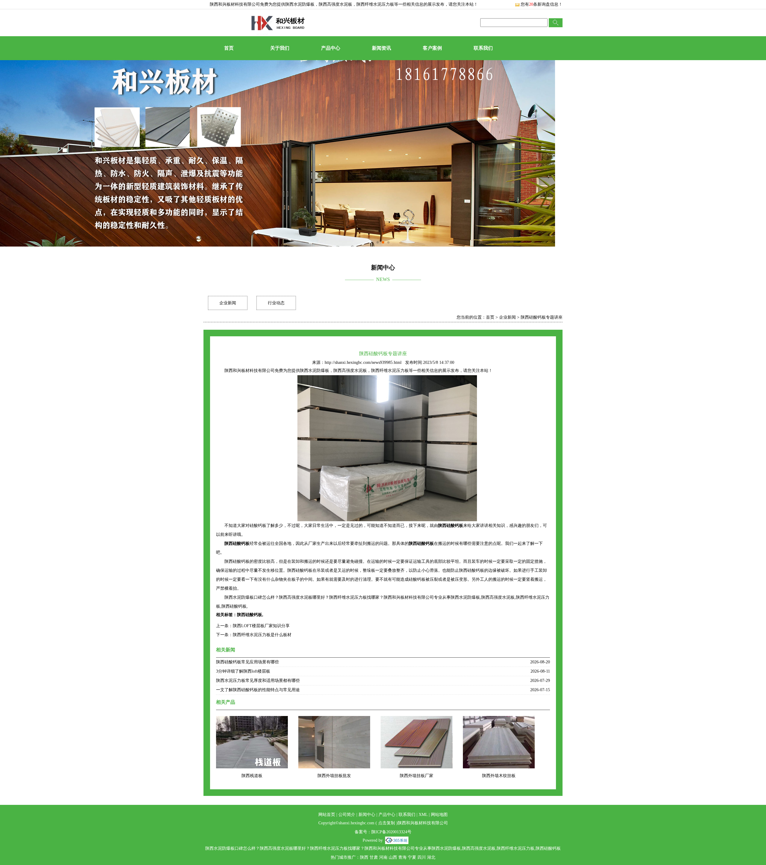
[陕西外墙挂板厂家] (416, 719)
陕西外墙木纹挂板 (499, 775)
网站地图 (439, 814)
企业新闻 (227, 303)
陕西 (364, 857)
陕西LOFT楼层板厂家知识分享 (261, 626)
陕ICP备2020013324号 (391, 832)
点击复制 (386, 823)
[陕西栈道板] (252, 719)
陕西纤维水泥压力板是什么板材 (262, 635)
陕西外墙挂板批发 (334, 775)
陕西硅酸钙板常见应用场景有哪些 (247, 662)
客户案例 (432, 48)
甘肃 (374, 857)
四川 (421, 857)
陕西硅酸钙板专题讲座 (542, 317)
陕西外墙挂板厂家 (416, 775)
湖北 (431, 857)
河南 (383, 857)
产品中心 (330, 48)
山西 (393, 857)
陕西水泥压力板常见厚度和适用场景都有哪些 (258, 680)
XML (423, 814)
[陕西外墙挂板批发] (334, 719)
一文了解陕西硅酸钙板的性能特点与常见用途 (258, 690)
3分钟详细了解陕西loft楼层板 (243, 671)
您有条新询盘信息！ (542, 4)
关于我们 (279, 48)
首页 (229, 48)
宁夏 (412, 857)
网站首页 (326, 814)
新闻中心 (366, 814)
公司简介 (346, 814)
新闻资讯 (381, 48)
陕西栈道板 (251, 775)
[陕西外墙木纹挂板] (499, 719)
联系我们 (483, 48)
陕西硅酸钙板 (249, 614)
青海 (402, 857)
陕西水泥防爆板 (299, 4)
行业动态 (276, 303)
